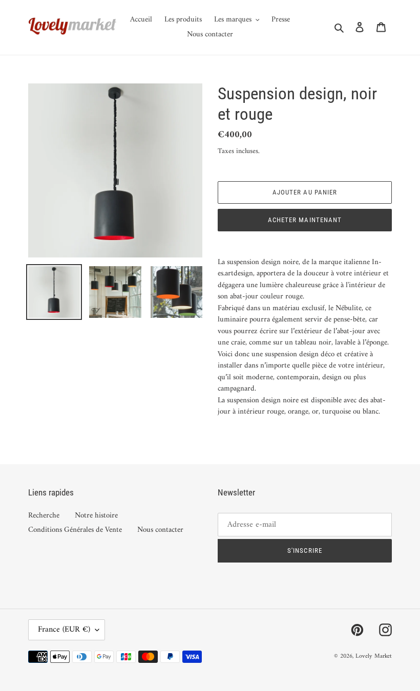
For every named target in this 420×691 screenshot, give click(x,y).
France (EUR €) (64, 629)
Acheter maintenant (305, 220)
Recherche (43, 516)
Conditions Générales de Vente (75, 530)
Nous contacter (160, 530)
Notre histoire (96, 516)
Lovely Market (373, 656)
